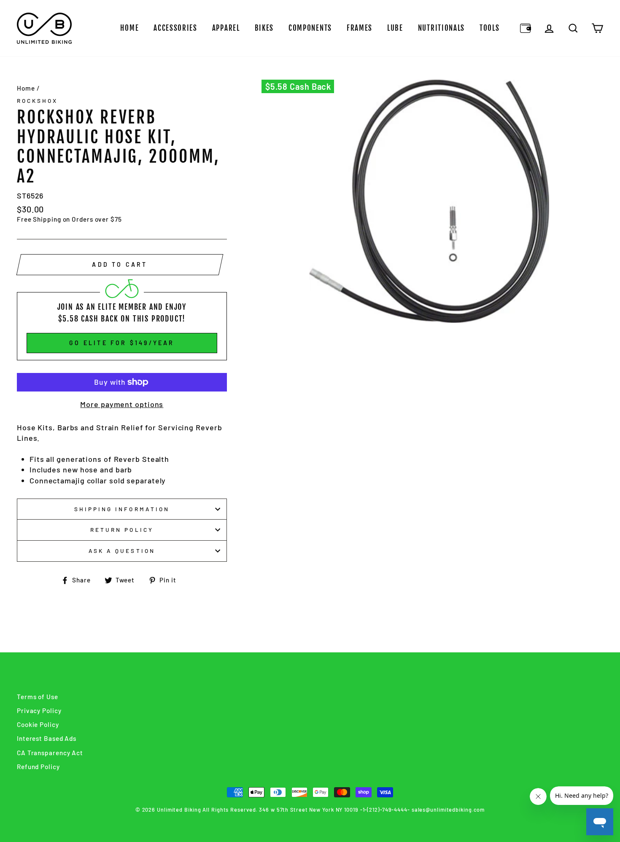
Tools (490, 28)
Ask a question (122, 550)
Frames (359, 28)
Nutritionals (441, 28)
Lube (395, 28)
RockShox (37, 100)
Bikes (264, 28)
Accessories (175, 28)
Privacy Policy (39, 710)
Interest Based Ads (46, 738)
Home (129, 28)
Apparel (226, 28)
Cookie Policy (38, 724)
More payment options (121, 404)
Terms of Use (37, 696)
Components (310, 28)
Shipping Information (122, 508)
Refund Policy (38, 766)
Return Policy (122, 529)
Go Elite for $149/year (121, 342)
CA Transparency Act (50, 752)
